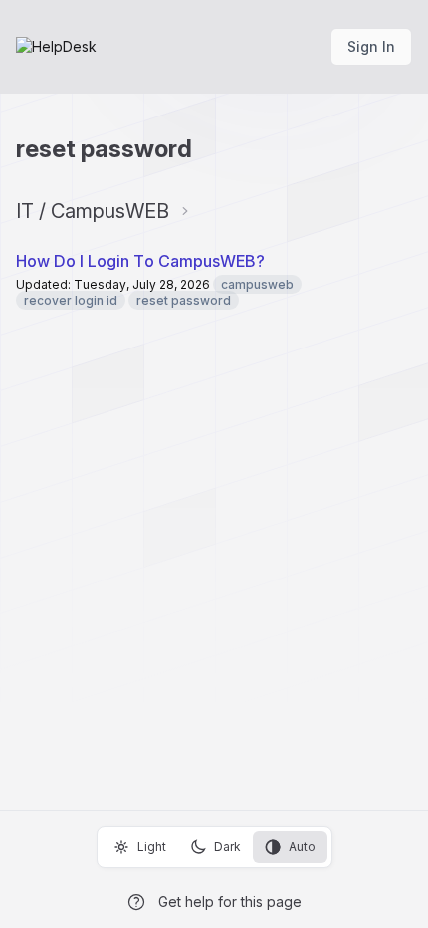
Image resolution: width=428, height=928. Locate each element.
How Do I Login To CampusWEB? (140, 261)
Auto (302, 846)
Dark (227, 846)
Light (151, 846)
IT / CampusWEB (92, 211)
